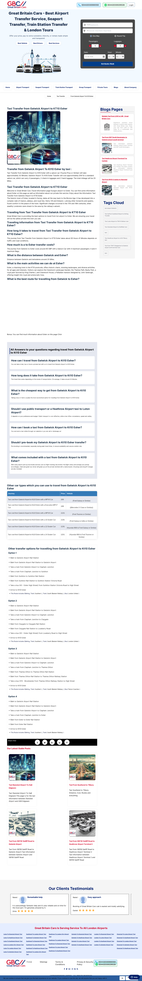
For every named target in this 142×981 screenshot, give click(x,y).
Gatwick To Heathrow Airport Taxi (82, 937)
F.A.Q (29, 962)
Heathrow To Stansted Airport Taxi (59, 943)
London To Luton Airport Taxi (103, 937)
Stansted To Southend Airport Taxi (127, 937)
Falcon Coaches (73, 689)
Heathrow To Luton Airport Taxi (58, 947)
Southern (38, 593)
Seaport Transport (42, 87)
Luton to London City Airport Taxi (14, 945)
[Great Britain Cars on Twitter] (66, 969)
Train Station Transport (64, 87)
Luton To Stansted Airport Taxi (13, 934)
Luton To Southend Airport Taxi (13, 941)
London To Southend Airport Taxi (104, 941)
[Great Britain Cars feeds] (77, 969)
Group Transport (85, 87)
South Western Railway (55, 593)
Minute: (118, 52)
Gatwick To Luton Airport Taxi (81, 941)
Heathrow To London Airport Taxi (59, 940)
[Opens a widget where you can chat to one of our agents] (134, 977)
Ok (122, 978)
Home (8, 87)
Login (131, 5)
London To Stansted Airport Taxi (104, 934)
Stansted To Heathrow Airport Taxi (127, 948)
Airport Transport (22, 87)
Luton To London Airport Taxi (12, 948)
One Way (96, 36)
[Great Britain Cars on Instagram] (72, 969)
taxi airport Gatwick (110, 208)
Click (60, 334)
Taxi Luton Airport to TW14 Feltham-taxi (116, 221)
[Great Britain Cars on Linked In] (75, 969)
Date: (86, 52)
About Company (130, 87)
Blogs (116, 87)
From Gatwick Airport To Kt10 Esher (82, 96)
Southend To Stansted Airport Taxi (36, 941)
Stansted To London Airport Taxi (126, 941)
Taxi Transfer (61, 96)
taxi (106, 232)
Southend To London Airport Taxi (36, 934)
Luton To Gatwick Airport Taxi (13, 952)
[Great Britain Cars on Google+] (70, 969)
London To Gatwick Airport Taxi (103, 945)
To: (88, 30)
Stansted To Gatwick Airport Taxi (127, 945)
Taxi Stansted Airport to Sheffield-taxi (116, 227)
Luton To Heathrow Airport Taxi (13, 937)
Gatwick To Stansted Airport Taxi (82, 934)
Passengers (93, 41)
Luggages (118, 41)
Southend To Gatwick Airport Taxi (36, 937)
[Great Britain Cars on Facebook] (64, 969)
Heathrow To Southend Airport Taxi (59, 951)
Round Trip (121, 36)
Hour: (110, 52)
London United (73, 593)
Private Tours (103, 87)
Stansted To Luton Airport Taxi (126, 934)
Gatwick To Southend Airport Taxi (82, 945)
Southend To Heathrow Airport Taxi (37, 948)
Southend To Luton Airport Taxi (35, 945)
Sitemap (43, 962)
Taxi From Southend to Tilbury (81, 785)
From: (88, 24)
